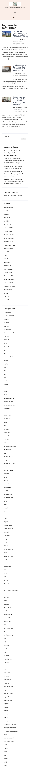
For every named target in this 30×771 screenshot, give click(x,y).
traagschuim (8, 714)
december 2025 (9, 235)
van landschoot (9, 741)
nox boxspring (8, 628)
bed (5, 371)
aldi (5, 353)
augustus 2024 (8, 290)
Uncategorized (9, 738)
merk (5, 601)
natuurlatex (7, 618)
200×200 (7, 340)
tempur (6, 683)
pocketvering (8, 635)
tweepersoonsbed (10, 728)
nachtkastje (8, 614)
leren (5, 573)
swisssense (7, 680)
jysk (5, 511)
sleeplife (6, 662)
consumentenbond (10, 446)
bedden (6, 384)
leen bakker (8, 563)
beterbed (7, 419)
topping (6, 710)
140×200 (6, 323)
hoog (5, 501)
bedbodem (7, 381)
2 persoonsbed (9, 333)
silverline (7, 656)
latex (5, 553)
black (6, 422)
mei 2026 (7, 218)
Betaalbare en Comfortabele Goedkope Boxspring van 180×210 (19, 100)
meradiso (7, 597)
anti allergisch (8, 357)
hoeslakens (7, 487)
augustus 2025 (8, 248)
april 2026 (7, 221)
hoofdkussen (8, 494)
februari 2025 (8, 269)
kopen (6, 522)
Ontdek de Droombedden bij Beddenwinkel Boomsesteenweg (20, 34)
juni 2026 (6, 214)
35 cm (6, 343)
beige (6, 391)
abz (5, 350)
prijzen (6, 642)
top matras (7, 690)
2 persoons (7, 329)
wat (5, 755)
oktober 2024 (8, 283)
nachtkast (7, 611)
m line (6, 580)
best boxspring (9, 398)
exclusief (7, 474)
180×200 (6, 326)
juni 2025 (6, 255)
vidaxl (6, 748)
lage (5, 542)
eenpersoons (8, 456)
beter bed (7, 415)
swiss (5, 669)
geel (5, 477)
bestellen (7, 408)
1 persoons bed (9, 316)
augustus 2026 (8, 207)
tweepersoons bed (10, 724)
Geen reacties (17, 42)
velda (5, 745)
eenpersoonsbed (9, 463)
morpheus (7, 608)
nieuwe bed (7, 621)
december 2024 (9, 276)
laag (5, 539)
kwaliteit (6, 532)
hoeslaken (7, 484)
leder (5, 559)
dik (5, 453)
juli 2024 (6, 293)
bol (5, 426)
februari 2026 (8, 228)
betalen (6, 412)
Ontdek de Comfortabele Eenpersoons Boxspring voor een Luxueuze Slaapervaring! (14, 161)
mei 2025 (7, 259)
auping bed (7, 364)
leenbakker (7, 566)
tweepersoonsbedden (11, 731)
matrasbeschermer (10, 587)
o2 (4, 632)
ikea (5, 505)
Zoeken (6, 136)
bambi (6, 367)
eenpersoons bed (9, 460)
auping (6, 360)
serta (5, 652)
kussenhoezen (8, 529)
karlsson (6, 515)
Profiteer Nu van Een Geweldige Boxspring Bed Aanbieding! (19, 68)
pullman (6, 645)
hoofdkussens (8, 498)
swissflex (7, 676)
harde (6, 480)
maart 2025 (8, 266)
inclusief (6, 508)
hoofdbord (7, 491)
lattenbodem (8, 556)
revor (5, 649)
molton (6, 604)
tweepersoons (8, 721)
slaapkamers (8, 659)
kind (5, 518)
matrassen (7, 594)
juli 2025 (6, 252)
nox (5, 625)
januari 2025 (8, 272)
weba (6, 759)
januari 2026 (8, 231)
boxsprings (23, 111)
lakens (6, 546)
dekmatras (7, 450)
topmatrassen (8, 700)
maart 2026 (8, 224)
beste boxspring (9, 405)
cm (5, 443)
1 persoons (7, 312)
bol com (6, 429)
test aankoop (8, 686)
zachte (6, 765)
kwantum (7, 535)
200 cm (6, 336)
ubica (5, 735)
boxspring (16, 44)
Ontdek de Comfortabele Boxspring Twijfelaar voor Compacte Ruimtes (12, 153)
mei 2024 (7, 300)
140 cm (6, 319)
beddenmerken (9, 388)
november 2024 (9, 279)
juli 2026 (6, 211)
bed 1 (5, 374)
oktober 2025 (8, 242)
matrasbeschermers (11, 590)
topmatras (7, 697)
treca (6, 717)
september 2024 (9, 286)
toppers (6, 707)
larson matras (8, 549)
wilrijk (22, 44)
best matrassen (9, 402)
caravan (6, 439)
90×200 (6, 347)
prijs (5, 638)
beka (5, 395)
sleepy (6, 666)
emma (6, 467)
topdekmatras (8, 693)
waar (5, 752)
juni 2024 (7, 297)
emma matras (8, 470)
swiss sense (7, 673)
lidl (5, 577)
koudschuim (8, 525)
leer (5, 570)
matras (6, 583)
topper (6, 704)
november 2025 (9, 238)
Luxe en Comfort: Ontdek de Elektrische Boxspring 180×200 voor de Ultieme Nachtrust (14, 182)
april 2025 (7, 262)
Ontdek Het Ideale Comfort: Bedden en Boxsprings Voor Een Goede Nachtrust (14, 174)
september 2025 (9, 245)
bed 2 (6, 378)
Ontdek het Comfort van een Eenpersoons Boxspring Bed (13, 167)
